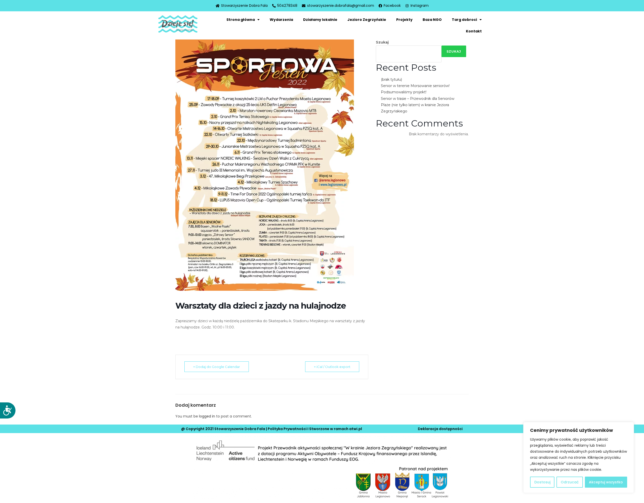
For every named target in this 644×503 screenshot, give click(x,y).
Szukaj (382, 42)
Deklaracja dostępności (440, 428)
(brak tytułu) (391, 79)
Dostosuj (542, 482)
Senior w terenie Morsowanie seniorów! (415, 85)
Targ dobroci (464, 19)
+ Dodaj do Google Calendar (216, 367)
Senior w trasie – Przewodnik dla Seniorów (417, 98)
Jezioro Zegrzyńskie (366, 19)
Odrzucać (570, 482)
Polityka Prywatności (287, 428)
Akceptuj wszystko (606, 482)
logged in (207, 416)
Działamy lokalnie (320, 19)
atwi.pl (355, 428)
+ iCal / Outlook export (332, 367)
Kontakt (474, 31)
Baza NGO (432, 19)
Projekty (404, 19)
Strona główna (240, 19)
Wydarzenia (281, 19)
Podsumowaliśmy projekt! (403, 92)
